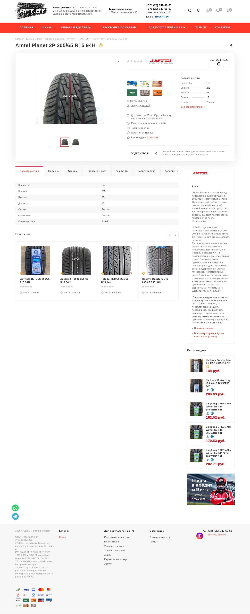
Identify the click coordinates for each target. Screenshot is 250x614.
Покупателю (111, 541)
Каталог (64, 530)
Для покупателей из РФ (119, 530)
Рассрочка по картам (117, 537)
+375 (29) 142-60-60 (158, 5)
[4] (138, 61)
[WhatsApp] (15, 507)
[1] (128, 61)
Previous (170, 235)
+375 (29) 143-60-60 (158, 8)
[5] (141, 61)
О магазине (156, 530)
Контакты (155, 541)
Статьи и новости (159, 537)
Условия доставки (115, 550)
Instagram (199, 536)
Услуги (108, 563)
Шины (62, 537)
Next (176, 235)
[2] (131, 61)
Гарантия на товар (115, 559)
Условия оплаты (114, 546)
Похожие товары (203, 328)
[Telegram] (15, 516)
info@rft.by (157, 16)
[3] (135, 61)
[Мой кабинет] (198, 11)
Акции (107, 554)
